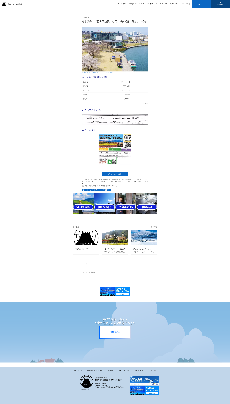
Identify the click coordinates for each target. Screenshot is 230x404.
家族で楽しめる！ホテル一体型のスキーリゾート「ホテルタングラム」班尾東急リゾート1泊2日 (143, 251)
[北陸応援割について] (86, 237)
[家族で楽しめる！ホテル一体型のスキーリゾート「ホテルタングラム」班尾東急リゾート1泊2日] (144, 237)
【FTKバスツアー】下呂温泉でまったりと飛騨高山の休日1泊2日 (114, 251)
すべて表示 (154, 227)
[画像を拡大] (115, 150)
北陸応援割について (82, 249)
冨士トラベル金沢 (14, 4)
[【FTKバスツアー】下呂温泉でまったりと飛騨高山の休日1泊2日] (115, 237)
